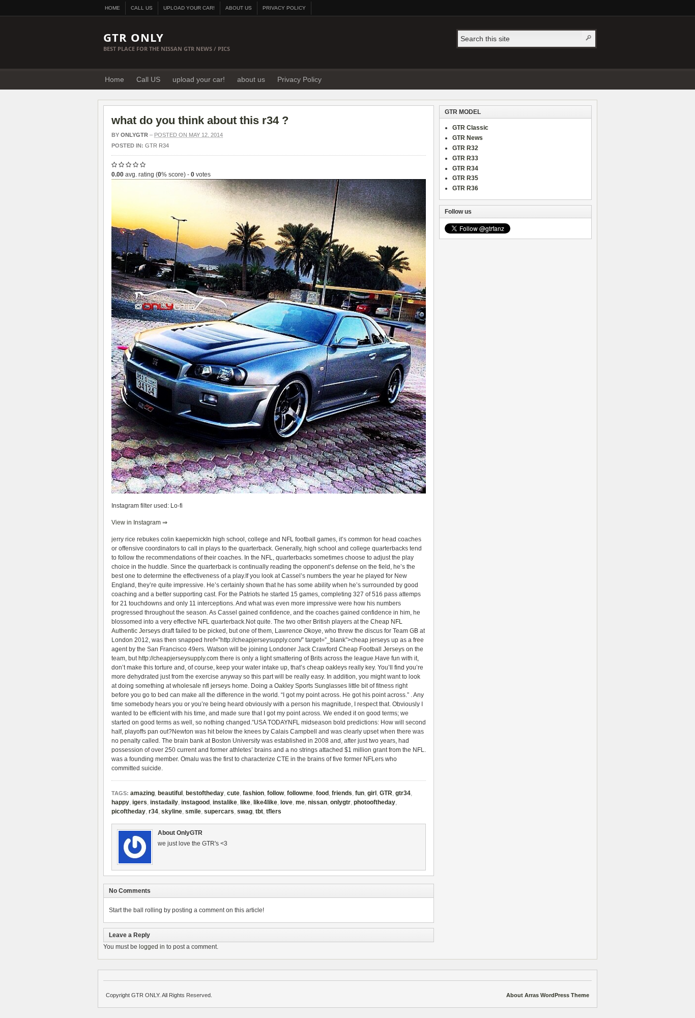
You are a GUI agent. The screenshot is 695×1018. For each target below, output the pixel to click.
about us (238, 8)
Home (112, 8)
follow (275, 793)
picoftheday (128, 811)
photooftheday (374, 802)
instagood (195, 802)
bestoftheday (205, 793)
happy (120, 802)
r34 (153, 811)
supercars (219, 811)
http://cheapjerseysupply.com (178, 658)
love (286, 802)
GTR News (467, 137)
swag (244, 811)
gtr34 (403, 793)
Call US (142, 8)
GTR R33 (465, 158)
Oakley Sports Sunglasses (310, 685)
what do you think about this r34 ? (199, 120)
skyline (171, 811)
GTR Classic (470, 127)
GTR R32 (465, 148)
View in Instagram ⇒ (139, 522)
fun (359, 793)
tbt (259, 811)
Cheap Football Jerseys (371, 649)
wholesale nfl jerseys (201, 685)
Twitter (586, 79)
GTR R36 (465, 188)
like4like (265, 802)
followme (300, 793)
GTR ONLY (133, 37)
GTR (386, 793)
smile (193, 811)
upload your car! (189, 8)
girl (372, 793)
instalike (225, 802)
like (245, 802)
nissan (317, 802)
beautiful (170, 793)
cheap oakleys (327, 667)
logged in (152, 946)
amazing (142, 793)
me (300, 802)
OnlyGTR (134, 135)
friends (342, 793)
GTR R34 (157, 145)
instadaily (164, 802)
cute (233, 793)
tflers (273, 811)
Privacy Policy (284, 8)
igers (139, 802)
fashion (253, 793)
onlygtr (340, 802)
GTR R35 (465, 178)
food (322, 793)
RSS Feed (573, 79)
